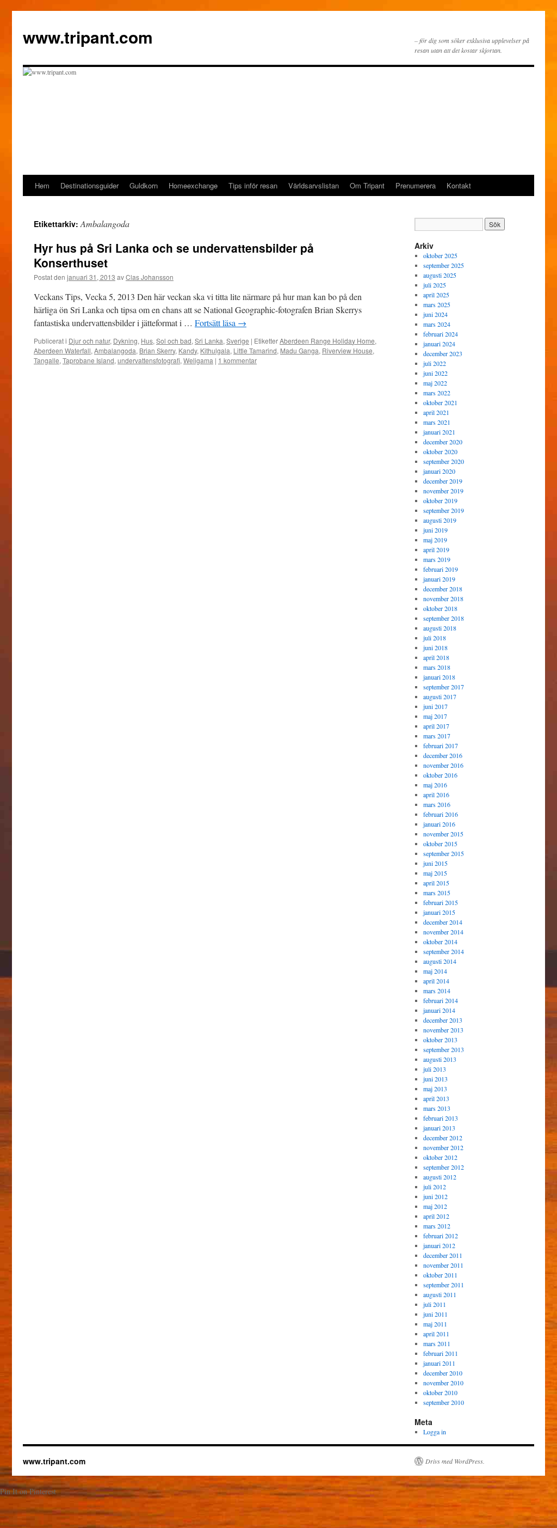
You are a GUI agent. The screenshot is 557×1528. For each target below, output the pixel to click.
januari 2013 (439, 1127)
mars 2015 (436, 892)
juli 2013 (434, 1069)
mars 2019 (436, 559)
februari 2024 (440, 333)
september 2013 (443, 1049)
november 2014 (443, 931)
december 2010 (442, 1372)
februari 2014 (440, 1000)
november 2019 (443, 490)
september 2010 (443, 1402)
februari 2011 (440, 1353)
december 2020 (442, 441)
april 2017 (436, 726)
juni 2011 (435, 1314)
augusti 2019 (439, 520)
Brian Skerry (157, 350)
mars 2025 (436, 304)
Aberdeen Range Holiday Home (327, 340)
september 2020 (443, 461)
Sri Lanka (209, 340)
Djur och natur (89, 340)
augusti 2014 (439, 961)
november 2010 (443, 1382)
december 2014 (442, 922)
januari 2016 (439, 824)
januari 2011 (439, 1363)
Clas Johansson (150, 277)
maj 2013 (435, 1088)
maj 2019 (435, 539)
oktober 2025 (440, 255)
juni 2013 (435, 1078)
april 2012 (436, 1216)
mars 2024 (436, 324)
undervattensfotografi (148, 360)
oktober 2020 (440, 451)
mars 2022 (436, 392)
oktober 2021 (440, 402)
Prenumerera (415, 185)
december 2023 (442, 353)
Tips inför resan (252, 185)
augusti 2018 (439, 628)
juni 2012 (435, 1196)
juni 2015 (435, 863)
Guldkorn (143, 185)
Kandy (187, 350)
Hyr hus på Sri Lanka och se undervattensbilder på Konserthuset (174, 255)
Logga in (434, 1431)
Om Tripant (367, 185)
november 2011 (443, 1265)
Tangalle (46, 360)
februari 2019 (440, 569)
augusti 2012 (439, 1176)
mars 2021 (436, 422)
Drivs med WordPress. (455, 1461)
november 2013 (443, 1029)
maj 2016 (435, 784)
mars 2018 (436, 667)
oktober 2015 (440, 843)
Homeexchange (193, 185)
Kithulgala (215, 350)
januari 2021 (439, 431)
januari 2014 (439, 1010)
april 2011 (436, 1333)
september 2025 (443, 265)
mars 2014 (436, 990)
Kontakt (459, 185)
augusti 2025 (439, 275)
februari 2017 (440, 745)
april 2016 (436, 794)
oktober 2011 (440, 1274)
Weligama (198, 360)
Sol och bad (173, 340)
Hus (147, 340)
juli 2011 (434, 1304)
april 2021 (436, 412)
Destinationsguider (89, 185)
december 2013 (442, 1020)
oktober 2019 (440, 500)
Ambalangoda (115, 350)
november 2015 (443, 833)
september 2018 (443, 618)
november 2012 (443, 1147)
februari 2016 (440, 814)
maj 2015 (435, 873)
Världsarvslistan (313, 185)
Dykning (125, 340)
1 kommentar (237, 360)
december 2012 (442, 1137)
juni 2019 (435, 529)
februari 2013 (440, 1118)
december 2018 (442, 588)
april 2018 (436, 657)
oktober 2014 (440, 941)
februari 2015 (440, 902)
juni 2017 (435, 706)
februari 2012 (440, 1235)
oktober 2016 (440, 775)
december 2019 (442, 480)
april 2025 (436, 294)
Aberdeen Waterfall (62, 350)
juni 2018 (435, 647)
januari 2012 (439, 1245)
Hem (42, 185)
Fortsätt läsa (220, 322)
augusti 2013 (439, 1059)
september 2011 (443, 1284)
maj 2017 (435, 716)
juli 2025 (434, 284)
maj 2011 (435, 1323)
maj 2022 (435, 382)
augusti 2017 (439, 696)
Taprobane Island (88, 360)
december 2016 (442, 755)
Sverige (237, 340)
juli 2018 (434, 637)
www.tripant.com (88, 36)
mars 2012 (436, 1225)
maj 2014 (435, 971)
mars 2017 (436, 735)
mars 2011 (436, 1343)
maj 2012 (435, 1206)
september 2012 (443, 1167)
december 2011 (442, 1255)
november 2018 (443, 598)
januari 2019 (439, 578)
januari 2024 (439, 343)
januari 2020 (439, 471)
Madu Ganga (299, 350)
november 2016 (443, 765)
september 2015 (443, 853)
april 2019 (436, 549)
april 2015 (436, 882)
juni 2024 (435, 314)
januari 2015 (439, 912)
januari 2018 (439, 677)
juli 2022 (434, 363)
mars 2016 (436, 804)
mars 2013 (436, 1108)
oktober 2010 (440, 1392)
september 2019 (443, 510)
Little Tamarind (255, 350)
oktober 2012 (440, 1157)
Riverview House (347, 350)
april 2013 (436, 1098)
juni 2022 (435, 373)
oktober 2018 (440, 608)
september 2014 (443, 951)
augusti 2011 (439, 1294)
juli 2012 (434, 1186)
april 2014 (436, 980)
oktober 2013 (440, 1039)
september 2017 (443, 686)
